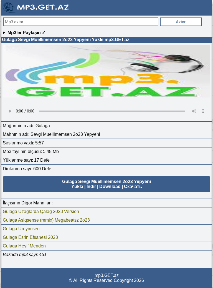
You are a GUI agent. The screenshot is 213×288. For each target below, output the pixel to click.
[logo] (36, 12)
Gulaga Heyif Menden (24, 246)
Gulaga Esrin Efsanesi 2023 (30, 237)
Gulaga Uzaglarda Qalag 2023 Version (41, 211)
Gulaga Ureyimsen (21, 228)
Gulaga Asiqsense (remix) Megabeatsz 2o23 (46, 220)
